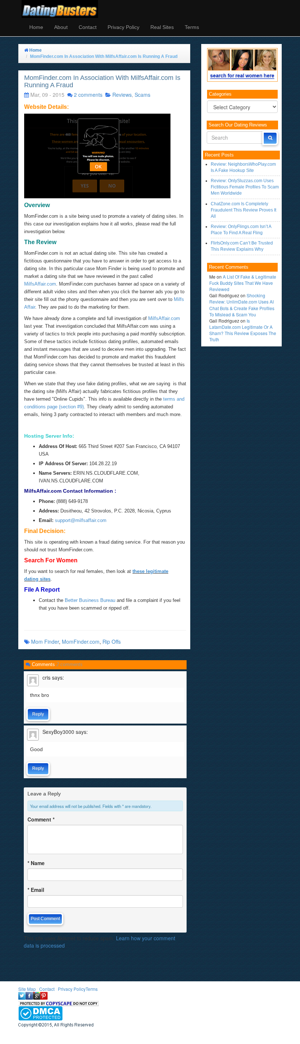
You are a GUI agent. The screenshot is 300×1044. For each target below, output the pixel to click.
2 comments (88, 94)
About (61, 27)
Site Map (27, 989)
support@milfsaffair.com (80, 520)
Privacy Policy (123, 27)
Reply (38, 714)
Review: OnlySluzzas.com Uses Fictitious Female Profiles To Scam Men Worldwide (245, 187)
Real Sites (162, 27)
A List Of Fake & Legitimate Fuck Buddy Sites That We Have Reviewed (242, 282)
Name (36, 863)
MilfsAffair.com (40, 284)
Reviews (122, 94)
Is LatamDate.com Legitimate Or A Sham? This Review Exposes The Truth (242, 329)
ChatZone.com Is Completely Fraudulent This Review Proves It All (243, 210)
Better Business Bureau (90, 600)
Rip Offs (111, 641)
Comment (41, 819)
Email (35, 889)
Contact (88, 27)
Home (36, 27)
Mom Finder (45, 641)
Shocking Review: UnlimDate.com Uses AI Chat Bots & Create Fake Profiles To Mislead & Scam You (241, 304)
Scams (142, 94)
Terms (192, 27)
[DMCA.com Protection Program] (40, 1013)
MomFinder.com (81, 641)
